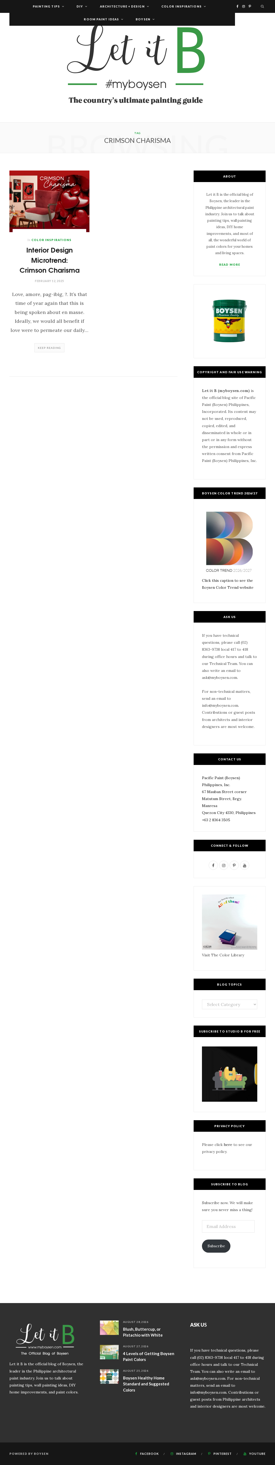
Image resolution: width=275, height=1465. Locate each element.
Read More (229, 264)
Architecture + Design (122, 6)
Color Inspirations (181, 6)
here (228, 1144)
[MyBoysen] (137, 67)
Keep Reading (49, 347)
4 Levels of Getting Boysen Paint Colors (148, 1356)
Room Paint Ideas (101, 19)
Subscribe (216, 1246)
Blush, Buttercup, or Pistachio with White (143, 1332)
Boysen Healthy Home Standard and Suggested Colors (146, 1383)
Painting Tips (46, 6)
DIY (80, 6)
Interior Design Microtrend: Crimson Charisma (49, 259)
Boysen (143, 19)
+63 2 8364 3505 (216, 819)
